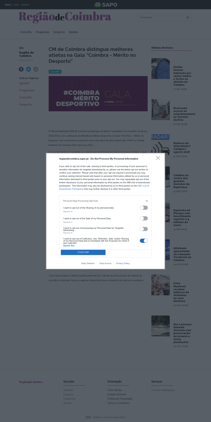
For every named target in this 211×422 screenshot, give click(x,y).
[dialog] (105, 211)
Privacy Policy (123, 263)
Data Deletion (88, 263)
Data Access (105, 263)
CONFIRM (83, 252)
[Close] (159, 159)
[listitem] (105, 201)
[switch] (144, 208)
